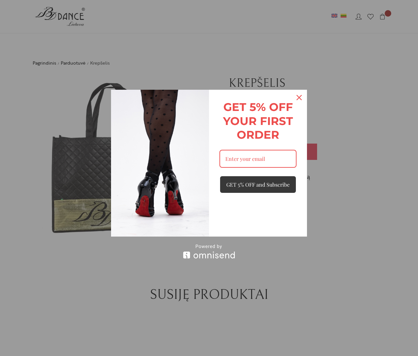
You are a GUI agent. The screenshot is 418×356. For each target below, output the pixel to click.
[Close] (299, 97)
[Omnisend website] (209, 251)
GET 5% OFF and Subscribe (258, 184)
